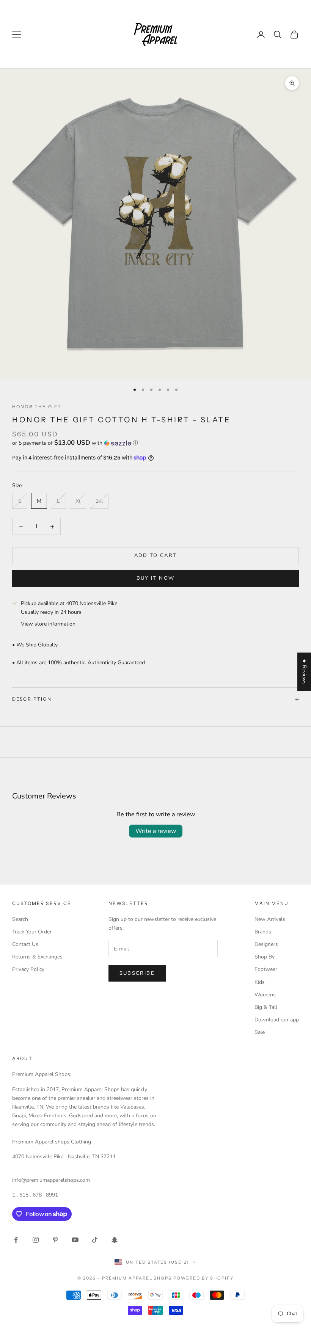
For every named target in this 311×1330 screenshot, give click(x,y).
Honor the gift (36, 406)
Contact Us (25, 944)
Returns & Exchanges (37, 956)
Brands (262, 931)
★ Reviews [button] (304, 672)
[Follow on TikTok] (95, 1240)
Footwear (265, 969)
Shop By (264, 956)
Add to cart (155, 555)
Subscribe (137, 973)
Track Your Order (32, 931)
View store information (48, 623)
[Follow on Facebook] (16, 1240)
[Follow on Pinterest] (55, 1240)
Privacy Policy (28, 969)
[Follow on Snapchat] (114, 1240)
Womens (265, 994)
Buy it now (155, 578)
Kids (259, 982)
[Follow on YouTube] (75, 1240)
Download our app (276, 1019)
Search (20, 919)
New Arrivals (269, 919)
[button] (155, 443)
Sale (259, 1032)
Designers (266, 944)
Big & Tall (265, 1007)
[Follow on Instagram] (35, 1240)
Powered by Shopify (203, 1278)
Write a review (155, 831)
